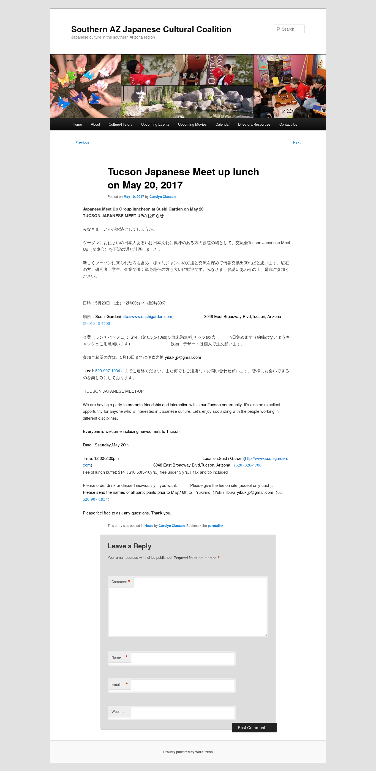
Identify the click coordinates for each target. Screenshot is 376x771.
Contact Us (288, 124)
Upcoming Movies (192, 124)
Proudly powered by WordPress (188, 751)
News (149, 525)
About (95, 124)
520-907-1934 (107, 370)
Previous (80, 142)
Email (119, 684)
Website (117, 711)
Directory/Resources (254, 124)
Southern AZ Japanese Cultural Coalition (151, 29)
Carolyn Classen (162, 196)
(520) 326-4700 (96, 323)
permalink (216, 525)
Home (77, 124)
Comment (120, 581)
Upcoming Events (155, 124)
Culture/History (120, 124)
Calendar (223, 124)
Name (119, 657)
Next (299, 142)
